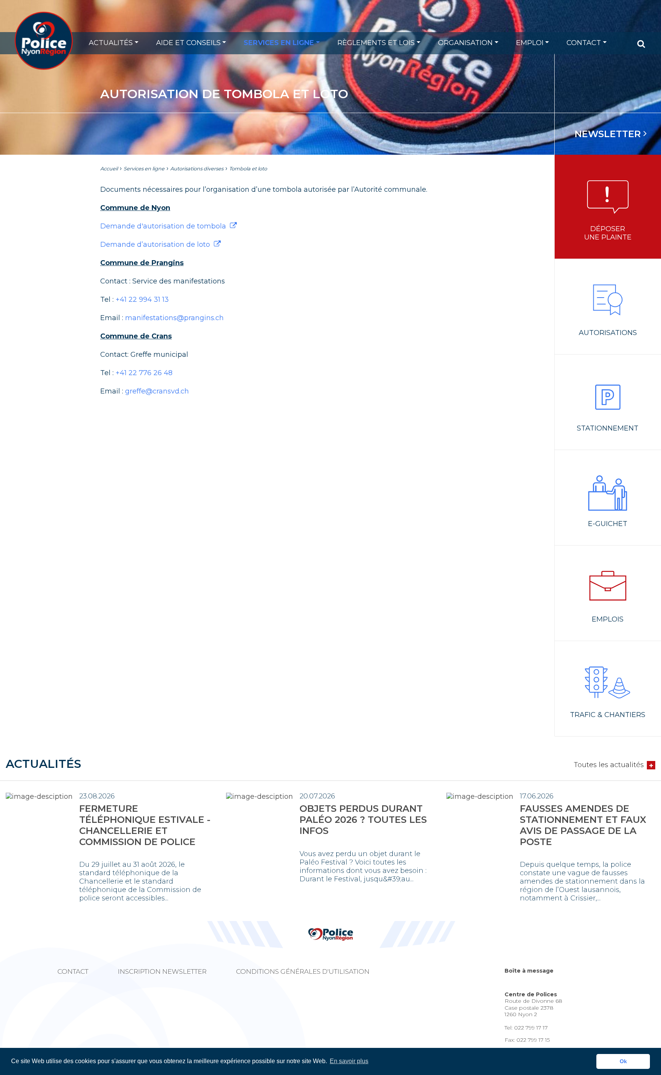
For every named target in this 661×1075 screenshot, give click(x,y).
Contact (584, 43)
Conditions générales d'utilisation (303, 971)
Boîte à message (529, 970)
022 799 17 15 (533, 1039)
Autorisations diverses (196, 169)
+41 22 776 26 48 (144, 373)
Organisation (465, 43)
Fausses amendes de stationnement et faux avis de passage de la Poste (583, 825)
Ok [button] (623, 1061)
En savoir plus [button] (349, 1061)
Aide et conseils (188, 43)
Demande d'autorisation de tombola (163, 226)
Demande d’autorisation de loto (155, 244)
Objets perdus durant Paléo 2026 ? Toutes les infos (363, 819)
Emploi (530, 43)
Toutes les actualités (609, 765)
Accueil (109, 169)
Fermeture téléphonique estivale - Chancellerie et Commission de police (144, 825)
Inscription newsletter (162, 971)
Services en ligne (279, 43)
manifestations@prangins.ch (174, 318)
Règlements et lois (376, 43)
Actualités (111, 43)
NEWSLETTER (609, 133)
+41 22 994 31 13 (142, 299)
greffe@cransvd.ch (157, 391)
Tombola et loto (248, 169)
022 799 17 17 (531, 1027)
